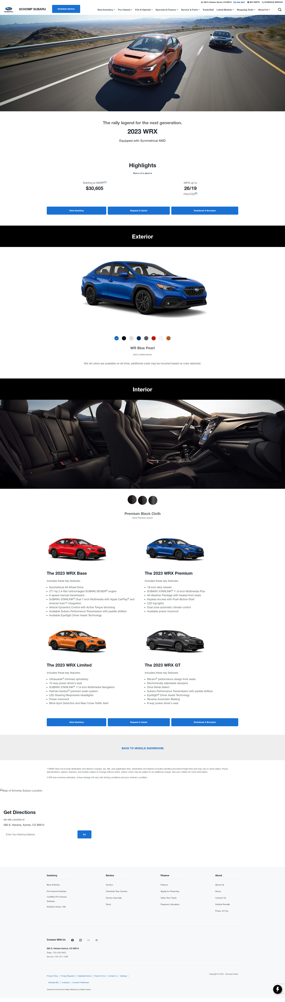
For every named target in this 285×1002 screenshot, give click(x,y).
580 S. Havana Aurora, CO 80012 (63, 949)
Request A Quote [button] (138, 211)
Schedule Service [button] (66, 9)
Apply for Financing (170, 891)
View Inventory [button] (76, 211)
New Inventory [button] (105, 10)
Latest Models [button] (224, 10)
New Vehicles (53, 884)
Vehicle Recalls (222, 904)
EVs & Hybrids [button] (143, 10)
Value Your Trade (169, 897)
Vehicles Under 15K (56, 906)
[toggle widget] (277, 989)
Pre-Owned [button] (124, 10)
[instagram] (80, 940)
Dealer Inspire (85, 989)
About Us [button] (263, 10)
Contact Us (220, 897)
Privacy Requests (68, 976)
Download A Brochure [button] (205, 211)
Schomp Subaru (231, 974)
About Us (219, 884)
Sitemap (123, 976)
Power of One (221, 911)
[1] (105, 182)
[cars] (88, 940)
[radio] (116, 338)
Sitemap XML (53, 983)
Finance (164, 884)
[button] (280, 9)
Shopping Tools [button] (245, 10)
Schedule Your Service (116, 891)
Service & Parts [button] (189, 10)
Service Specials (114, 897)
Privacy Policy (52, 976)
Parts (108, 904)
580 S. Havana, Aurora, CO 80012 (218, 2)
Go (84, 835)
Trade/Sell (208, 9)
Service (109, 884)
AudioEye (65, 983)
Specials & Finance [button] (165, 10)
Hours (218, 891)
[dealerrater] (96, 940)
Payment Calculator (170, 904)
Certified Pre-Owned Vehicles (56, 898)
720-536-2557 (239, 2)
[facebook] (72, 940)
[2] (196, 194)
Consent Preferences (80, 983)
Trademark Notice (84, 976)
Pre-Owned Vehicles (56, 891)
